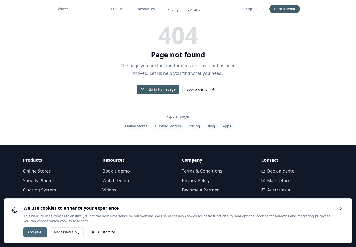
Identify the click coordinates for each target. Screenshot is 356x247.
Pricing (173, 9)
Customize (106, 232)
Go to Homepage (162, 89)
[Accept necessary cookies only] (341, 208)
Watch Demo (115, 180)
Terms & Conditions (202, 171)
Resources (146, 9)
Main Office (279, 180)
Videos (109, 190)
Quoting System (168, 126)
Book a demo (284, 9)
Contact (193, 9)
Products (118, 9)
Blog (211, 126)
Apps (227, 126)
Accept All (35, 232)
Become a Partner (200, 190)
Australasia (278, 190)
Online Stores (136, 126)
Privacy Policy (196, 180)
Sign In (252, 9)
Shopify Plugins (39, 180)
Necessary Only (66, 232)
